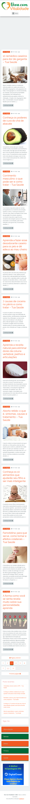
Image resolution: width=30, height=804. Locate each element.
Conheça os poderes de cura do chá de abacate (15, 120)
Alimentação (8, 729)
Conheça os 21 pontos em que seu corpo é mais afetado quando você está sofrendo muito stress (15, 705)
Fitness (6, 751)
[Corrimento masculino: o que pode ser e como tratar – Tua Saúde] (15, 197)
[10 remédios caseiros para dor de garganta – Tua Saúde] (15, 74)
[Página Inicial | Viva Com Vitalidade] (15, 6)
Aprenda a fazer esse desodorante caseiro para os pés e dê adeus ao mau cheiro (15, 245)
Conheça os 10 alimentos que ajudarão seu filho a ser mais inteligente (14, 476)
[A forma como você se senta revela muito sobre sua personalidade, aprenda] (15, 620)
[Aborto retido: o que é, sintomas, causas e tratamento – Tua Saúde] (15, 432)
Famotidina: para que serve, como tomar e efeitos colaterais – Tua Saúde (15, 537)
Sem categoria (6, 52)
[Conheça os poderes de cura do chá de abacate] (15, 136)
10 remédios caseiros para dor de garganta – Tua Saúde (15, 59)
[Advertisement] (15, 32)
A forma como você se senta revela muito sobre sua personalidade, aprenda (14, 601)
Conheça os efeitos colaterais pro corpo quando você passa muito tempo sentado (14, 692)
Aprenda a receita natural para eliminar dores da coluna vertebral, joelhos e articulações (15, 351)
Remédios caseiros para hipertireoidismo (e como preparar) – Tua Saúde (15, 698)
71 (13, 668)
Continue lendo (8, 105)
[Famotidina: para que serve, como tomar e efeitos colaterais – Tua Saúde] (15, 554)
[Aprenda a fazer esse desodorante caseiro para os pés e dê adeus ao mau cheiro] (15, 262)
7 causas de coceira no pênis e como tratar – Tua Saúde (14, 304)
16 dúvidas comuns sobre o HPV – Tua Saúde (14, 687)
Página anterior (15, 658)
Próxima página (14, 674)
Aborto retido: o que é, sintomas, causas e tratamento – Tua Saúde (15, 415)
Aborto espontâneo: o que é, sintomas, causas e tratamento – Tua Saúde (14, 712)
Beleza (5, 736)
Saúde (5, 758)
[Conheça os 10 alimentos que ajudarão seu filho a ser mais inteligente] (15, 493)
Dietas (5, 744)
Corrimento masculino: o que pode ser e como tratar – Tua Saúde (13, 180)
